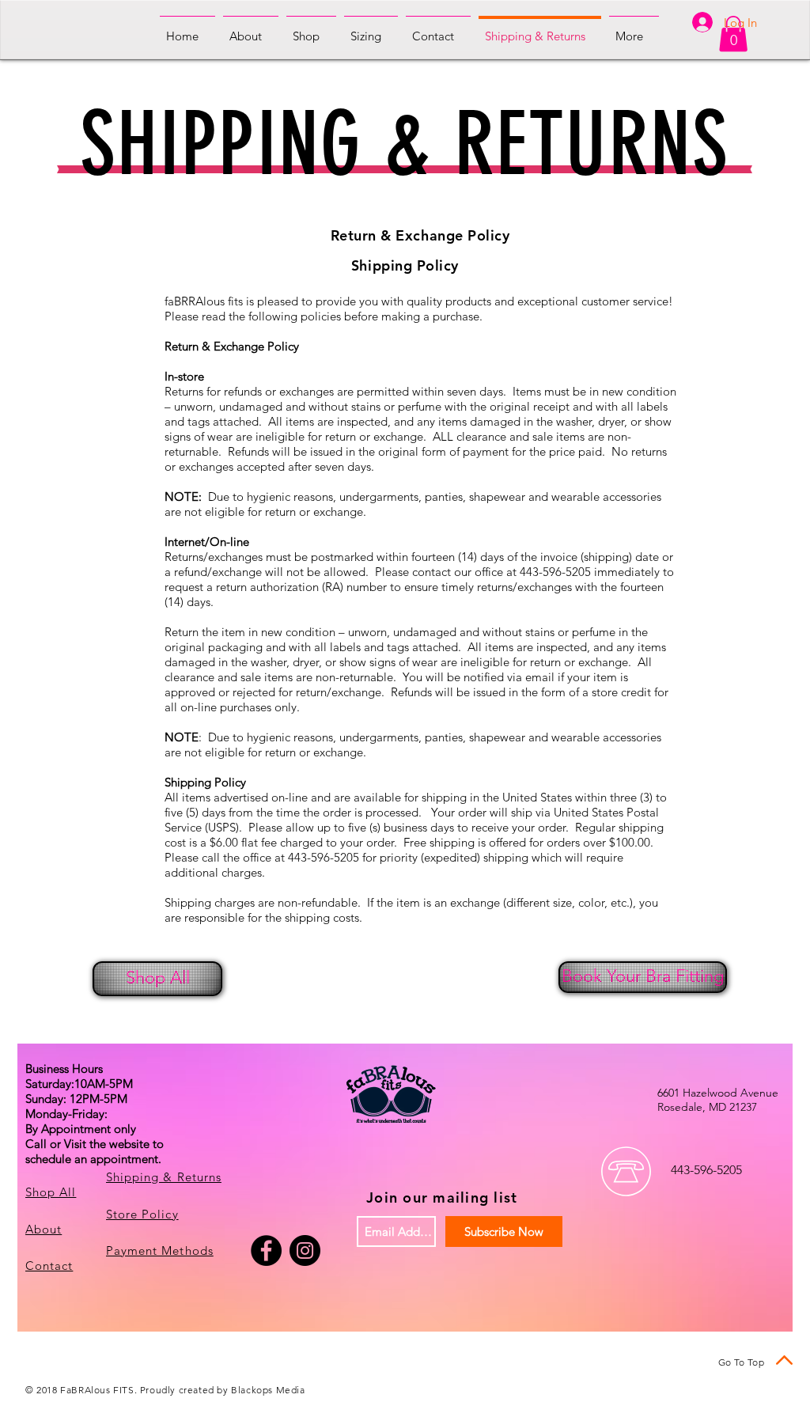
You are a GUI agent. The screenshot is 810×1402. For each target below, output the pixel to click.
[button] (733, 33)
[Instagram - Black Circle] (305, 1250)
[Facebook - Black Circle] (266, 1250)
